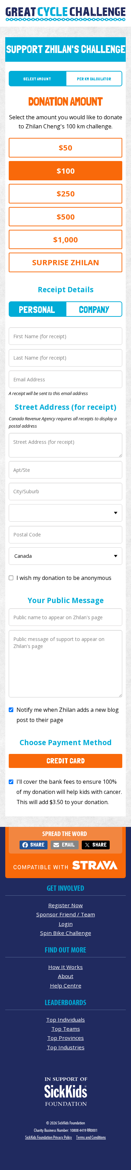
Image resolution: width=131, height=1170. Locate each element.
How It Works (65, 966)
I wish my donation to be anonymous (63, 578)
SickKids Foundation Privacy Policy (48, 1137)
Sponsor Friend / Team (65, 914)
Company (94, 309)
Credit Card (65, 760)
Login (66, 923)
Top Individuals (65, 1019)
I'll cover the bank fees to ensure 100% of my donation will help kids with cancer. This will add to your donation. (69, 792)
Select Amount (37, 78)
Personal (37, 309)
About (65, 976)
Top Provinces (65, 1037)
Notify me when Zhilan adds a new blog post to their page (67, 715)
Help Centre (65, 985)
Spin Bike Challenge (65, 932)
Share (37, 844)
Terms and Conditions (91, 1137)
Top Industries (66, 1047)
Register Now (65, 905)
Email (68, 844)
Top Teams (65, 1028)
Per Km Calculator (94, 78)
